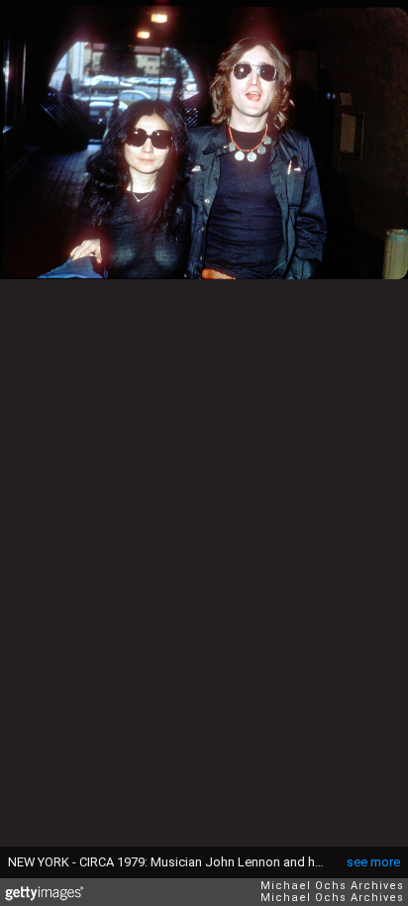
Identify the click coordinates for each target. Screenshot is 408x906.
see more (373, 862)
